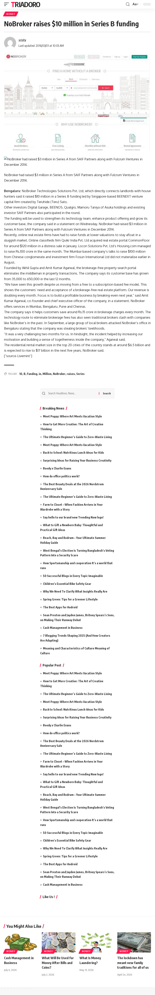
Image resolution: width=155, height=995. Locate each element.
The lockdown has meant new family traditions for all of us (133, 962)
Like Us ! (49, 897)
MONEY (10, 14)
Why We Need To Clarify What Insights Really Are (75, 591)
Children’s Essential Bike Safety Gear (67, 583)
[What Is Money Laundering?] (96, 942)
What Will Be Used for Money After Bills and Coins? (58, 962)
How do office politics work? (61, 476)
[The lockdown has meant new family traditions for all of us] (134, 942)
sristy (22, 40)
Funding (32, 374)
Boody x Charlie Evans (57, 468)
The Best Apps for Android (60, 607)
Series (80, 374)
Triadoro (25, 4)
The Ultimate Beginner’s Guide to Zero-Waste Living (77, 437)
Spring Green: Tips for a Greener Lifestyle (70, 599)
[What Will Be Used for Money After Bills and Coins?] (58, 942)
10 (20, 374)
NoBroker (59, 374)
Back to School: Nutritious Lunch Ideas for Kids (73, 452)
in (40, 374)
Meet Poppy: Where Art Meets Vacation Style (72, 416)
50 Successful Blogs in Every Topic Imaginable (73, 576)
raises (71, 374)
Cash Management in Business (63, 627)
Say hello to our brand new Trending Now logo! (73, 517)
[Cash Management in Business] (21, 942)
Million (47, 374)
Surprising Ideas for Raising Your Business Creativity (77, 460)
